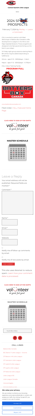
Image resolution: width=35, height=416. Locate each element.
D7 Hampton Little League (12, 360)
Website (5, 238)
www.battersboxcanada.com (11, 104)
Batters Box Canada (9, 349)
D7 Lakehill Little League (11, 364)
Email (5, 228)
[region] (17, 401)
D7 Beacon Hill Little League (12, 356)
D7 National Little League (11, 371)
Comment (6, 190)
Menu (17, 11)
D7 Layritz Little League (11, 368)
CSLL (14, 108)
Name (5, 218)
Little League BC (8, 375)
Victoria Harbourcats (10, 387)
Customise (17, 408)
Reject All (17, 412)
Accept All (17, 403)
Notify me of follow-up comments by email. (16, 251)
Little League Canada (10, 379)
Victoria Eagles (8, 383)
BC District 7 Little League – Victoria (15, 352)
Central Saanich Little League (11, 3)
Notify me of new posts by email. (15, 260)
